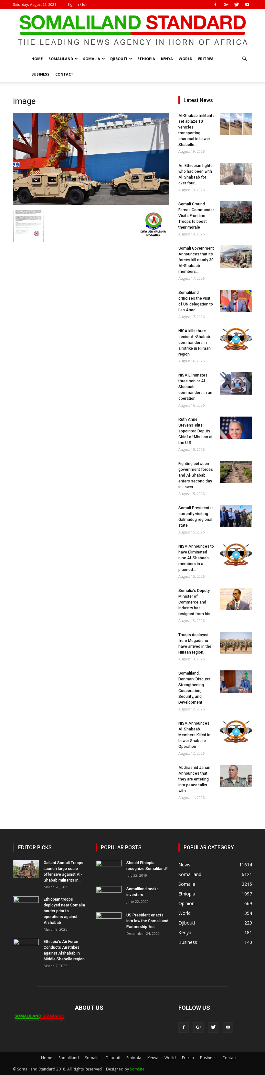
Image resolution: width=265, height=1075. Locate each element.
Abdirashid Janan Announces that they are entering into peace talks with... (194, 779)
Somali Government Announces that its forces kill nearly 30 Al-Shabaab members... (196, 260)
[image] (91, 203)
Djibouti (118, 58)
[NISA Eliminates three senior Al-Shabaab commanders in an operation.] (236, 383)
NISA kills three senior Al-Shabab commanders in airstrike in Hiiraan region (194, 343)
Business (40, 74)
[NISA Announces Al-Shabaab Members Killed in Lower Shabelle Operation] (236, 731)
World (185, 58)
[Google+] (226, 4)
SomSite (137, 1069)
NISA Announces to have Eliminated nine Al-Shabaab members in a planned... (196, 558)
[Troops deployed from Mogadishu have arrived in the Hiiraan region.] (236, 643)
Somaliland (60, 58)
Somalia (91, 58)
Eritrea (206, 58)
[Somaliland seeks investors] (109, 895)
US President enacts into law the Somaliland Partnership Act (147, 921)
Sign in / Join (78, 4)
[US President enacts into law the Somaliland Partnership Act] (109, 921)
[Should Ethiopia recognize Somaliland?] (109, 869)
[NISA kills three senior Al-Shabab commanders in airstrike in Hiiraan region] (236, 339)
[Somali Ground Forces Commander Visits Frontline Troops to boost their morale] (236, 212)
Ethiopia (146, 58)
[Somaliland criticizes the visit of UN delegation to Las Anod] (236, 301)
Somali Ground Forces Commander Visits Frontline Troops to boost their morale (196, 216)
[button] (244, 59)
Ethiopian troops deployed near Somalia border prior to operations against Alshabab (64, 911)
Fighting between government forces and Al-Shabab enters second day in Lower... (195, 475)
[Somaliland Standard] (132, 30)
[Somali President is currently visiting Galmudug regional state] (236, 516)
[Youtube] (247, 4)
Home (37, 58)
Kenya (167, 58)
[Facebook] (215, 4)
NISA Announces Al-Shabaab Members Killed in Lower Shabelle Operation (194, 735)
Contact (64, 74)
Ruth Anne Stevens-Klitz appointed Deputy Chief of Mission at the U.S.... (195, 431)
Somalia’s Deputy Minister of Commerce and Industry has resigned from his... (195, 602)
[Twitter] (236, 4)
